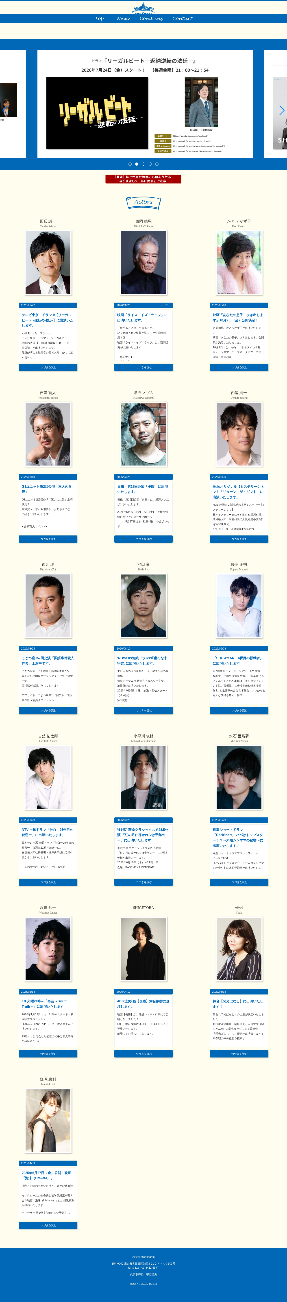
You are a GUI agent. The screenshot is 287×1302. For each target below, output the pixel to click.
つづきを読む (48, 367)
